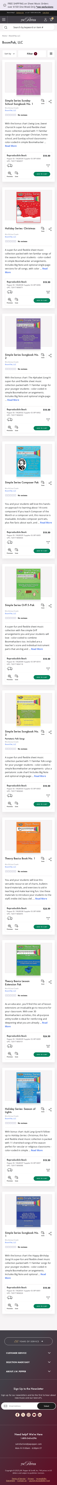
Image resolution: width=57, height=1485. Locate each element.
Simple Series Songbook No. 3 (22, 733)
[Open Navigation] (3, 19)
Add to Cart (42, 174)
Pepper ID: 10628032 (15, 412)
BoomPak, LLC (10, 110)
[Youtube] (34, 1415)
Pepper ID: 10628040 (15, 662)
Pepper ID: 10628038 (15, 911)
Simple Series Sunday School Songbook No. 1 (19, 102)
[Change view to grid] (51, 53)
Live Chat (46, 12)
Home (4, 36)
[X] (23, 1415)
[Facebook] (17, 1415)
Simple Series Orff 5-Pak (19, 605)
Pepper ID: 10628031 (15, 1291)
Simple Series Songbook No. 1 (22, 1234)
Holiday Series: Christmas (20, 228)
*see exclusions (44, 6)
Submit (46, 1406)
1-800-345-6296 (28, 1438)
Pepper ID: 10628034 (15, 158)
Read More (11, 145)
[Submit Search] (6, 27)
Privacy (31, 1478)
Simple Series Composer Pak (22, 482)
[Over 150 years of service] (28, 1341)
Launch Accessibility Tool (39, 1480)
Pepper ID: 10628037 (15, 1163)
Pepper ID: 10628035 (15, 535)
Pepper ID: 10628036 (15, 285)
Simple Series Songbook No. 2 (22, 356)
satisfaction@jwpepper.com (28, 1444)
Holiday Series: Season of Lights (20, 1110)
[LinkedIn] (40, 1415)
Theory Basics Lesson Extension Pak (17, 982)
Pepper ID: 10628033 (15, 788)
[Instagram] (29, 1415)
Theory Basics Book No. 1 (20, 858)
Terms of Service (19, 1478)
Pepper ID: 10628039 (15, 1039)
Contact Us (20, 12)
